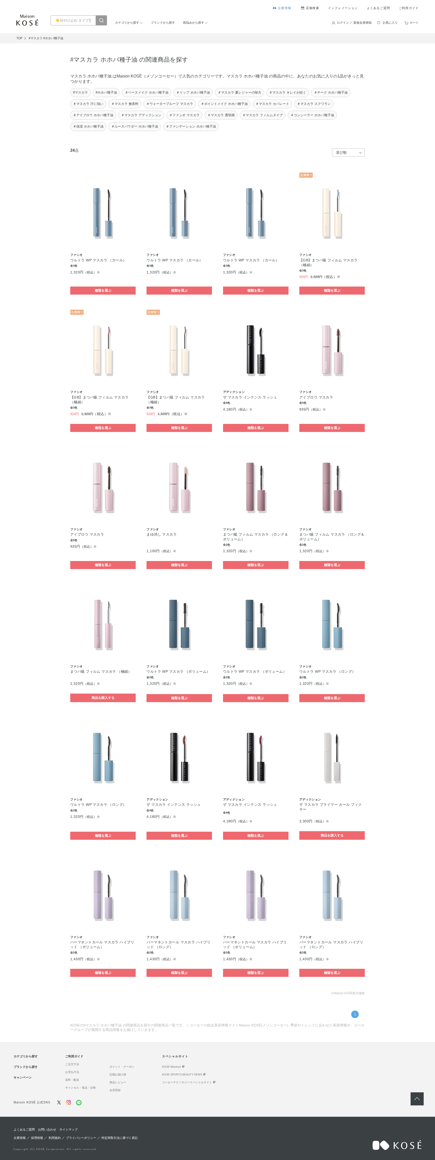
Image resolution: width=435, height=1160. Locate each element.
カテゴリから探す (127, 22)
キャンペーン (23, 1077)
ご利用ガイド (409, 8)
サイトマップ (68, 1129)
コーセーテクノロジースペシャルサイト (187, 1082)
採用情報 (37, 1138)
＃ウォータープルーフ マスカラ (169, 104)
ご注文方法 (72, 1064)
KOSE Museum (171, 1066)
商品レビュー (118, 1082)
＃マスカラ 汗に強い (88, 104)
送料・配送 (72, 1079)
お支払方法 (72, 1071)
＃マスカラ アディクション (141, 115)
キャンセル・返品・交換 (80, 1087)
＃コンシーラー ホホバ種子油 (312, 115)
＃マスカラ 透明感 (221, 115)
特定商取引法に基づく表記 (119, 1138)
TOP (19, 38)
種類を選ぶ (103, 290)
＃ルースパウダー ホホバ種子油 (134, 126)
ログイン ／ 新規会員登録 (354, 22)
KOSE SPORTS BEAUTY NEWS (182, 1074)
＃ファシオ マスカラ (184, 115)
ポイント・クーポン (122, 1066)
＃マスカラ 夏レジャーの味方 (239, 92)
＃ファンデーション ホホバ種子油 (191, 126)
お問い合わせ (47, 1129)
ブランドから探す (163, 22)
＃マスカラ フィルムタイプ (262, 115)
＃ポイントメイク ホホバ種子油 (224, 104)
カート (414, 22)
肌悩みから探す (193, 22)
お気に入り (390, 22)
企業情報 (284, 8)
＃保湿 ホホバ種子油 (88, 126)
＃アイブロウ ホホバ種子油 (93, 115)
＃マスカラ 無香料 (124, 104)
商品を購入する (103, 698)
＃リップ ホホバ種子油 (193, 92)
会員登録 (115, 1090)
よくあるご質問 (378, 8)
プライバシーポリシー (81, 1138)
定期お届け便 (118, 1074)
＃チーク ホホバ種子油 (331, 92)
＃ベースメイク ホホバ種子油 (146, 92)
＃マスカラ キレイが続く (287, 92)
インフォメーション (343, 8)
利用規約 (55, 1138)
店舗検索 (312, 8)
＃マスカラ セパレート (272, 104)
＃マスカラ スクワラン (314, 104)
